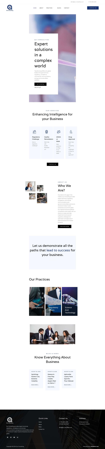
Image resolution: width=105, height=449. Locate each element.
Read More (34, 384)
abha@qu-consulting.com (77, 1)
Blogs (59, 8)
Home (34, 8)
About (41, 8)
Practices (49, 8)
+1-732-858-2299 (92, 1)
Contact (66, 8)
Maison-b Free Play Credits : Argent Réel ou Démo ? (52, 378)
